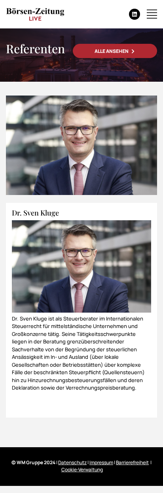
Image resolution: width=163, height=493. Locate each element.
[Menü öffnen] (152, 14)
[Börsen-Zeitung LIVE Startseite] (35, 14)
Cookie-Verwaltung (82, 469)
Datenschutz (72, 462)
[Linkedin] (134, 14)
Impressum (101, 462)
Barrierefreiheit (132, 462)
